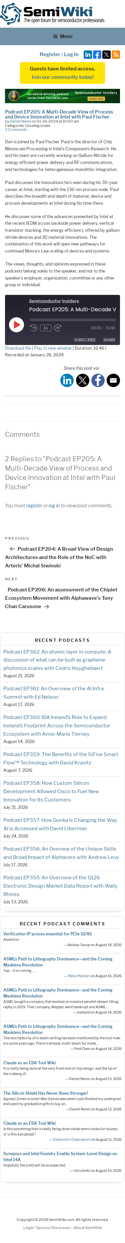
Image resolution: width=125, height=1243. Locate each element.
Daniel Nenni (20, 121)
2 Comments (16, 129)
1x (46, 327)
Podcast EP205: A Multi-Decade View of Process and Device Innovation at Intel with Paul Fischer (59, 114)
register (34, 505)
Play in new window (53, 348)
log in (54, 505)
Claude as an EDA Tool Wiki (29, 1062)
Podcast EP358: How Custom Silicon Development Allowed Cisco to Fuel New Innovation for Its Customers (51, 791)
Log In (71, 54)
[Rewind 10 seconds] (33, 328)
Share (109, 340)
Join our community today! (62, 77)
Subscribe (85, 340)
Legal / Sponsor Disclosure (47, 1227)
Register (50, 54)
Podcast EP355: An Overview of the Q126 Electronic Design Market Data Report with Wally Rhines (60, 886)
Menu (66, 36)
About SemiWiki (88, 1227)
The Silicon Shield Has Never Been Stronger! (45, 1093)
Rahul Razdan (79, 976)
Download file (18, 348)
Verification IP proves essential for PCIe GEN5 (47, 933)
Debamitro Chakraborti (72, 1139)
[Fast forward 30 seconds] (59, 328)
